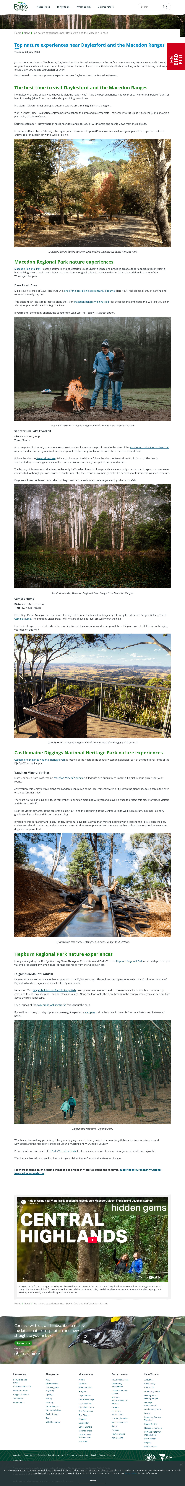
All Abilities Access (120, 1379)
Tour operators (118, 1434)
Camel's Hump (22, 618)
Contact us (149, 1387)
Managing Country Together (152, 1418)
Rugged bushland (21, 1394)
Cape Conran (85, 1395)
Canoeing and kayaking (52, 1389)
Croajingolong (85, 1403)
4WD (48, 1379)
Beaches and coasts (22, 1386)
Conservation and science (120, 1392)
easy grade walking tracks (51, 1005)
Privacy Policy (131, 1473)
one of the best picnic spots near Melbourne (89, 290)
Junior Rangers (52, 1406)
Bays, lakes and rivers (20, 1381)
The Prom (83, 1441)
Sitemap (111, 1455)
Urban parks (19, 1402)
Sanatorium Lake (46, 458)
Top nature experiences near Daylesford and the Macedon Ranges (70, 32)
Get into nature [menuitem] (106, 6)
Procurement (150, 1438)
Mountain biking (53, 1410)
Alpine (82, 1379)
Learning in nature (120, 1418)
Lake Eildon (84, 1423)
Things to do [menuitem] (63, 6)
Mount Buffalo (85, 1430)
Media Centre (150, 1424)
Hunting (49, 1402)
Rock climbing (52, 1414)
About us (148, 1379)
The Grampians (86, 1411)
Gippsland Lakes (86, 1407)
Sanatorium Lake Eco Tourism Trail (149, 447)
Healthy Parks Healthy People (151, 1397)
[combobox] (154, 6)
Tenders (115, 1430)
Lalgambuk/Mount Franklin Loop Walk (54, 990)
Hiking (49, 1398)
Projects (148, 1442)
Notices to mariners (153, 1428)
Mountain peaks (20, 1390)
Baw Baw (83, 1383)
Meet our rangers (119, 1422)
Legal (93, 1455)
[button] (165, 7)
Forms (147, 1413)
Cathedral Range (86, 1399)
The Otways (84, 1415)
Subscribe (23, 1343)
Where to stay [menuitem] (84, 6)
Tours (48, 1418)
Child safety (149, 1383)
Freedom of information (78, 1455)
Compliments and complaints (51, 1455)
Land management (152, 1409)
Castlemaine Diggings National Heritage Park (39, 759)
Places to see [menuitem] (43, 6)
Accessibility (29, 1455)
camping (90, 1012)
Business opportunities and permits (120, 1400)
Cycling (49, 1394)
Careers (115, 1407)
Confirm (92, 1480)
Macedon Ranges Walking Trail (91, 301)
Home (17, 32)
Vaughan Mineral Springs (68, 778)
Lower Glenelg (85, 1427)
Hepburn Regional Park (129, 961)
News (27, 32)
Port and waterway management (152, 1433)
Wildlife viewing (53, 1422)
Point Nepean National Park (85, 1436)
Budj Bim (83, 1391)
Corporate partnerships (117, 1413)
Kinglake (83, 1419)
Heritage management (150, 1404)
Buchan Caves (85, 1387)
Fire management (152, 1391)
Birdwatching (52, 1383)
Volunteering (117, 1437)
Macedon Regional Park (27, 268)
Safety (114, 1426)
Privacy (17, 1348)
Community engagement (117, 1385)
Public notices (150, 1446)
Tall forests (18, 1398)
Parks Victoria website (64, 1151)
